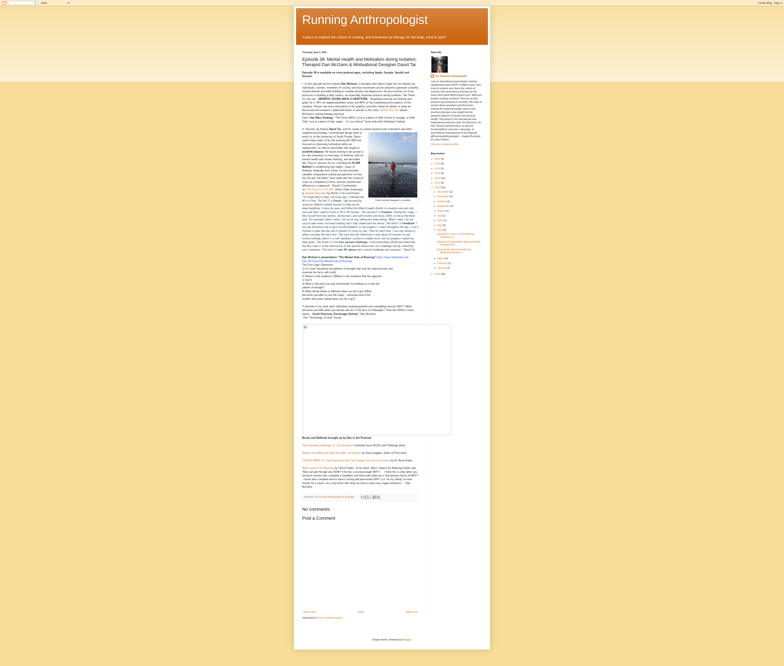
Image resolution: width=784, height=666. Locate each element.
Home (361, 611)
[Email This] (363, 497)
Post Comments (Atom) (330, 617)
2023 (437, 173)
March (441, 258)
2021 (437, 182)
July (439, 215)
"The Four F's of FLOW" (320, 189)
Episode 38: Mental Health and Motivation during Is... (454, 251)
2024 (437, 168)
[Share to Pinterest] (378, 497)
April (440, 230)
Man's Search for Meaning (317, 468)
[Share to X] (371, 497)
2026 (437, 159)
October (442, 201)
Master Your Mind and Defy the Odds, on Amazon (331, 452)
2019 (437, 274)
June (440, 220)
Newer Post (309, 611)
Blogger (407, 639)
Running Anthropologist (365, 20)
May (440, 225)
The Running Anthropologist (451, 76)
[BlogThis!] (367, 497)
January (442, 267)
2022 (437, 178)
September (443, 206)
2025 (437, 163)
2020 (437, 187)
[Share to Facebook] (374, 497)
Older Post (412, 611)
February (442, 263)
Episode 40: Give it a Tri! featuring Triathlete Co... (455, 235)
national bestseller (315, 193)
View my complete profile (445, 144)
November (443, 196)
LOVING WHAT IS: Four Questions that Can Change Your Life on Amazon (346, 460)
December (443, 191)
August (441, 210)
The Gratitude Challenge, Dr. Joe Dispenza (327, 445)
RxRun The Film (389, 110)
